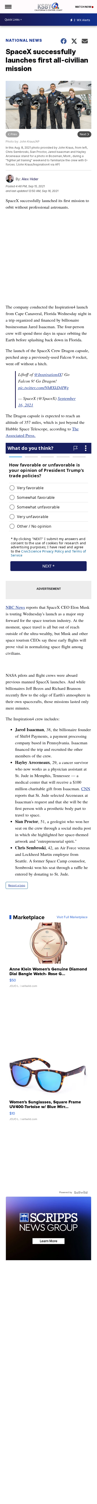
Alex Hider (30, 179)
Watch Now (83, 6)
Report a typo (16, 885)
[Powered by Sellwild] (81, 1192)
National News (24, 40)
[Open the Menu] (8, 6)
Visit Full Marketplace (72, 917)
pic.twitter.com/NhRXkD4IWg (43, 387)
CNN (85, 788)
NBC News (15, 607)
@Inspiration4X (48, 374)
